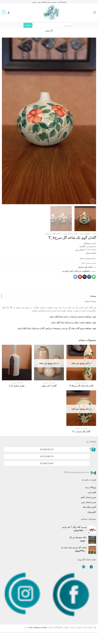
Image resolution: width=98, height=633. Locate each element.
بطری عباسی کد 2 (16, 385)
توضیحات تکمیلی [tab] (90, 301)
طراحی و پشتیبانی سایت (37, 627)
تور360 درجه (90, 487)
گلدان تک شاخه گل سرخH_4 (81, 385)
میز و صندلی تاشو (88, 497)
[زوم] (92, 201)
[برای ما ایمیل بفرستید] (65, 472)
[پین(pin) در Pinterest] (80, 277)
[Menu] (94, 12)
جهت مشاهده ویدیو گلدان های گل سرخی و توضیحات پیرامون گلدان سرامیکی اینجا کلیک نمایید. (56, 328)
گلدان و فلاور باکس (70, 233)
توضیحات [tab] (93, 296)
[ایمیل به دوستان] (84, 277)
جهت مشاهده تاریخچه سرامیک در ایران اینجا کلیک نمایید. (72, 316)
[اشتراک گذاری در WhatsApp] (94, 277)
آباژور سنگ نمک (89, 507)
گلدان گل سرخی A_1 (81, 431)
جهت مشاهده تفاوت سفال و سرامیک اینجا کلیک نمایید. (73, 322)
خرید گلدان (77, 271)
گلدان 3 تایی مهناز (49, 385)
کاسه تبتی (92, 492)
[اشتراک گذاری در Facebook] (89, 277)
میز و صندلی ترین (88, 502)
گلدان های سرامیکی (52, 233)
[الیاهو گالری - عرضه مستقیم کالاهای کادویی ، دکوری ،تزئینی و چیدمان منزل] (51, 12)
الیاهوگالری (86, 271)
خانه (94, 233)
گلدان (71, 271)
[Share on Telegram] (75, 277)
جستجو (27, 25)
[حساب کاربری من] (8, 12)
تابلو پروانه (91, 511)
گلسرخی (65, 271)
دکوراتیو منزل (85, 233)
